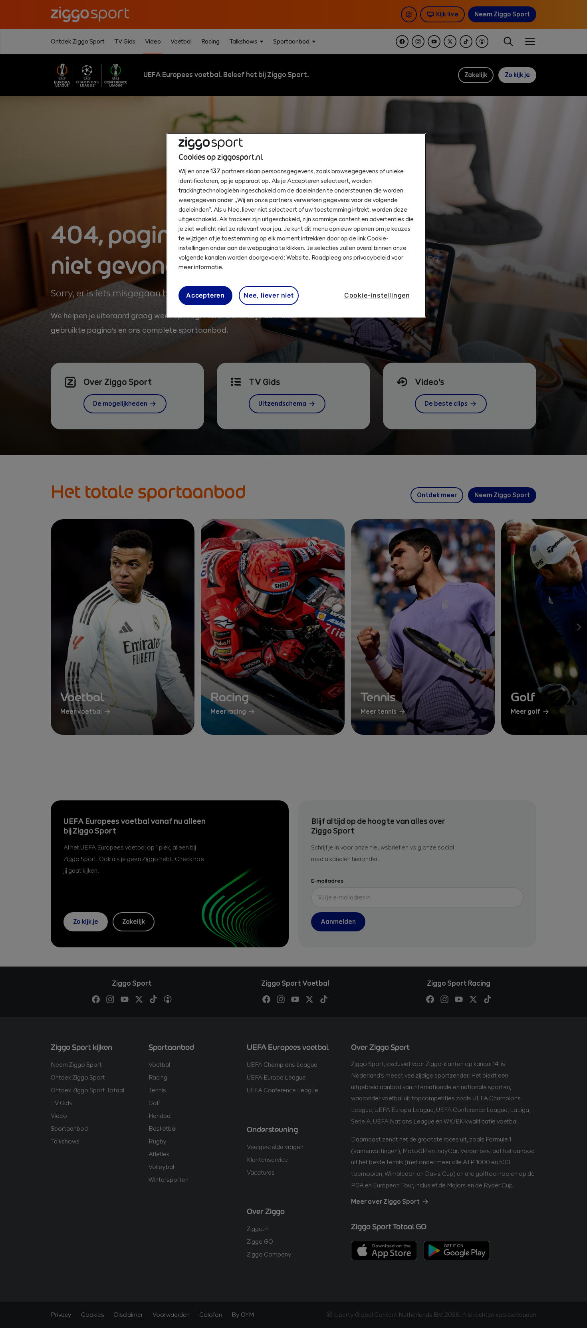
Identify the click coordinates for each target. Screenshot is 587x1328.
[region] (296, 225)
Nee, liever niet (269, 295)
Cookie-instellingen (377, 295)
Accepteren (205, 295)
